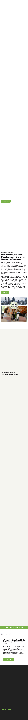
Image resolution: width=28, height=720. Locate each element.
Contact (23, 43)
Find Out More (9, 659)
